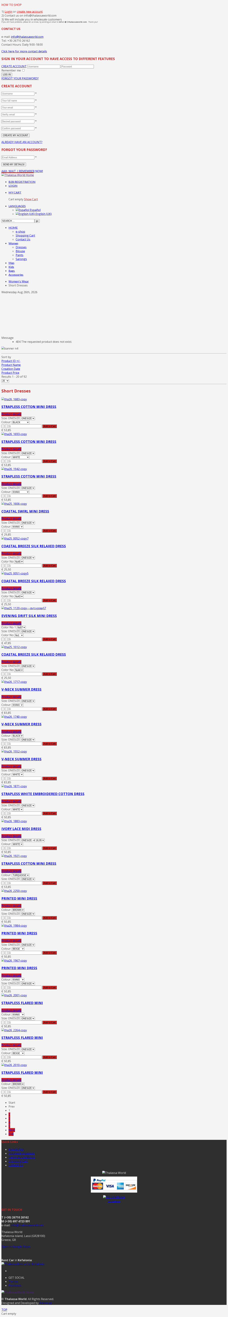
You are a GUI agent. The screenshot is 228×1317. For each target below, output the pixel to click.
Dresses (21, 247)
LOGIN (13, 185)
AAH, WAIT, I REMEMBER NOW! (22, 171)
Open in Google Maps (15, 1247)
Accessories (16, 274)
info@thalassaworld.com (27, 37)
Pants (19, 255)
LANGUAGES (17, 206)
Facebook (15, 1285)
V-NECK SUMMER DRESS (21, 689)
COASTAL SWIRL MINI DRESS (25, 511)
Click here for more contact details (24, 51)
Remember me (11, 70)
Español (35, 210)
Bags (12, 270)
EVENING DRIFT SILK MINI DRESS (29, 615)
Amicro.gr (45, 1303)
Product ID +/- (10, 361)
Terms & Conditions (22, 1157)
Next (12, 1130)
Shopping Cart (25, 235)
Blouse (20, 251)
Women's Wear (19, 281)
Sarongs (21, 259)
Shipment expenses (22, 1153)
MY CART (15, 192)
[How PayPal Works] (114, 1191)
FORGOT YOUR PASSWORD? (20, 78)
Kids (11, 266)
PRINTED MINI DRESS (19, 898)
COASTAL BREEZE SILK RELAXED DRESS (33, 546)
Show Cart (31, 199)
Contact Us (23, 239)
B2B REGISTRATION (22, 181)
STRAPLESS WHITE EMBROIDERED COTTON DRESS (42, 794)
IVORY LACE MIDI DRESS (21, 828)
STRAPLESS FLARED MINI (22, 1003)
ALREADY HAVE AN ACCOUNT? (21, 142)
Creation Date (10, 369)
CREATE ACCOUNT (14, 66)
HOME (13, 227)
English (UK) (43, 214)
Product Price (10, 373)
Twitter (13, 1281)
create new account (30, 12)
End (11, 1134)
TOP (4, 1310)
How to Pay (16, 1149)
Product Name (11, 365)
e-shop (20, 231)
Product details (11, 414)
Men (11, 263)
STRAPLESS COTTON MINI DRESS (28, 406)
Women (13, 243)
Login (8, 12)
